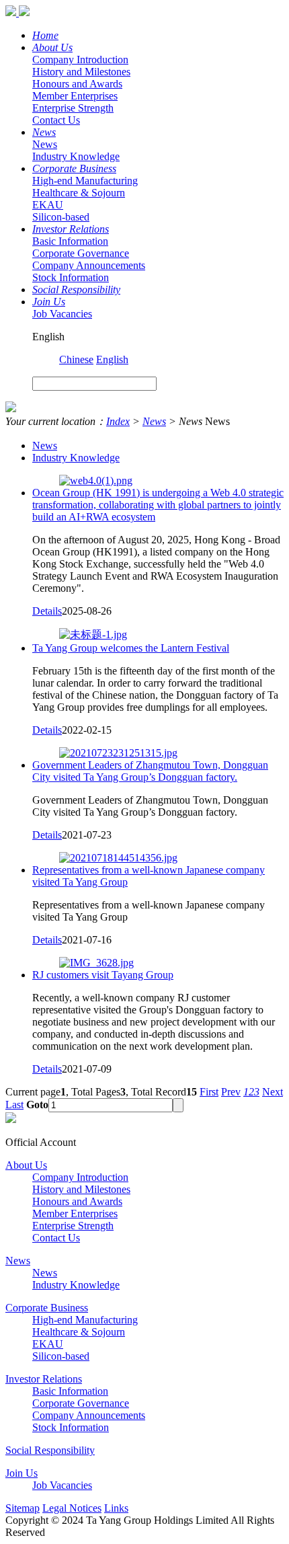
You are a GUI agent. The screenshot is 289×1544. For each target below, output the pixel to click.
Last (14, 1104)
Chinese (76, 359)
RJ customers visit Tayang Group (102, 974)
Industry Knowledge (76, 156)
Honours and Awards (77, 83)
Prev (231, 1091)
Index (118, 421)
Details (47, 611)
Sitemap (22, 1508)
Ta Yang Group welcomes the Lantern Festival (130, 648)
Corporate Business (74, 168)
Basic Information (70, 241)
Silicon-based (60, 217)
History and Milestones (81, 71)
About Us (52, 47)
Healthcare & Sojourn (78, 192)
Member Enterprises (75, 96)
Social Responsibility (76, 289)
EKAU (47, 204)
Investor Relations (70, 229)
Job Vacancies (62, 313)
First (209, 1091)
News (44, 132)
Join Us (48, 301)
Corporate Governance (80, 253)
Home (45, 35)
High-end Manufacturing (85, 180)
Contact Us (56, 120)
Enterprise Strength (73, 108)
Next (272, 1091)
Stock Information (70, 277)
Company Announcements (88, 265)
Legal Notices (71, 1508)
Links (116, 1508)
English (112, 359)
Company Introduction (80, 59)
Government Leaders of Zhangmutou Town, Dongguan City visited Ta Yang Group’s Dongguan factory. (150, 771)
